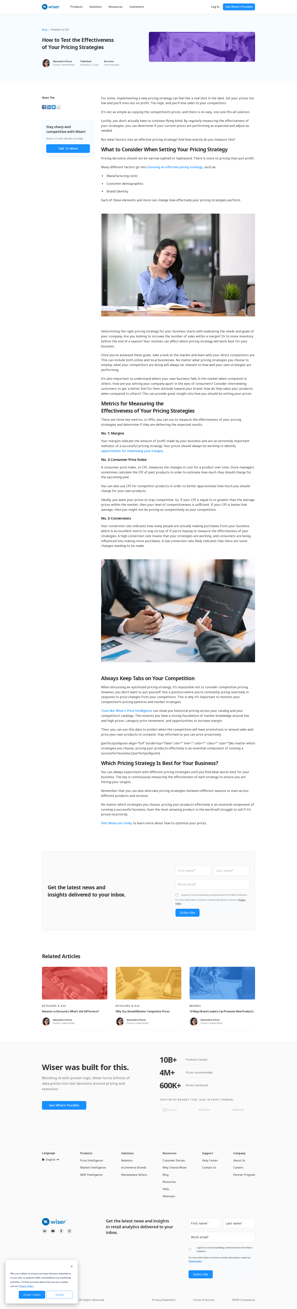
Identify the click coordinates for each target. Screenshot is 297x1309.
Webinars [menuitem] (169, 1196)
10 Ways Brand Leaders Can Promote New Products (222, 1011)
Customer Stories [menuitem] (174, 1160)
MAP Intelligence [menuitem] (91, 1175)
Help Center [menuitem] (210, 1160)
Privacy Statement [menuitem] (163, 1300)
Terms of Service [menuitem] (203, 1300)
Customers (136, 7)
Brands (195, 1005)
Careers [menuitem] (238, 1167)
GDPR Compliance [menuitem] (243, 1300)
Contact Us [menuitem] (209, 1167)
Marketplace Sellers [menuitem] (134, 1175)
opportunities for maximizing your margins (132, 451)
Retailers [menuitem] (127, 1160)
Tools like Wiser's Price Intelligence (126, 711)
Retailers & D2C (60, 29)
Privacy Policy (26, 1286)
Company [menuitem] (239, 1153)
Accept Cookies (32, 1294)
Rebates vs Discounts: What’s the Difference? (70, 1011)
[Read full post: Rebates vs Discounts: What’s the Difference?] (74, 983)
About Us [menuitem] (239, 1160)
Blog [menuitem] (165, 1175)
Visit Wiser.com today (116, 823)
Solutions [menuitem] (127, 1153)
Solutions (95, 7)
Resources (116, 7)
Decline (60, 1294)
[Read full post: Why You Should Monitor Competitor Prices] (148, 983)
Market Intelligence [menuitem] (93, 1167)
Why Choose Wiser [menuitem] (175, 1167)
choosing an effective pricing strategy (175, 167)
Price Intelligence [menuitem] (91, 1160)
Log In (215, 7)
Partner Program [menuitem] (244, 1175)
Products (76, 7)
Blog (44, 29)
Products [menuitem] (86, 1153)
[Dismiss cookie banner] (71, 1267)
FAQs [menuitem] (166, 1189)
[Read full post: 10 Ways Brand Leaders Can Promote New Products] (222, 983)
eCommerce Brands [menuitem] (133, 1167)
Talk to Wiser (68, 148)
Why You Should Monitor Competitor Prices (142, 1011)
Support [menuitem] (207, 1153)
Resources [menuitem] (170, 1153)
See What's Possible (239, 7)
